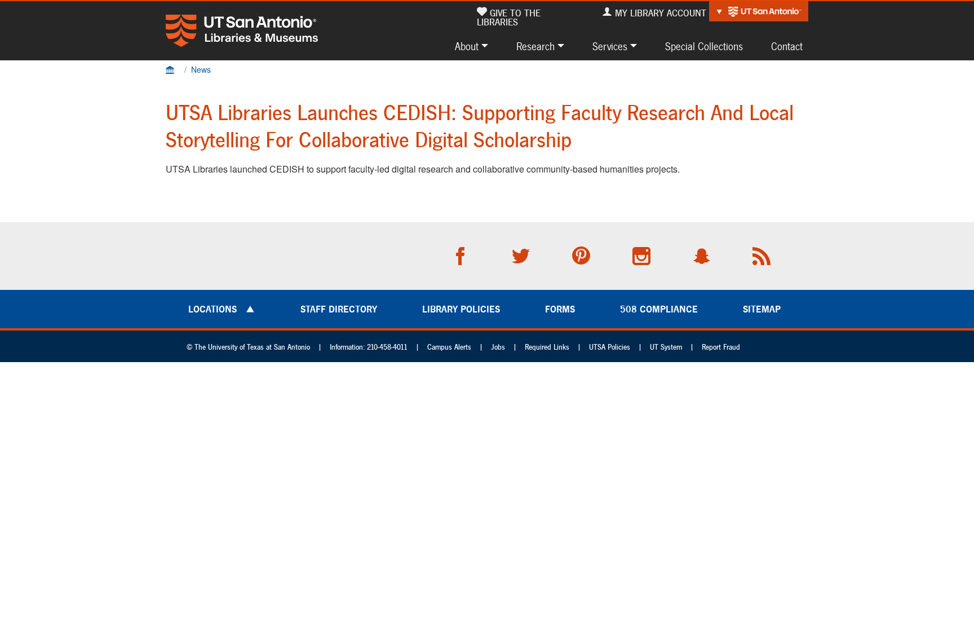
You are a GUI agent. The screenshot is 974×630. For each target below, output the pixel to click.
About (467, 46)
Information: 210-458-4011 (369, 347)
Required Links (547, 347)
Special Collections (704, 46)
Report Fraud (721, 347)
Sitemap (762, 309)
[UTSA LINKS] (758, 11)
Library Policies (461, 309)
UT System (666, 347)
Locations (212, 309)
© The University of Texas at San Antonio (248, 347)
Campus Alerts (449, 347)
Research (535, 46)
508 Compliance (659, 309)
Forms (560, 309)
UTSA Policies (609, 347)
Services (609, 46)
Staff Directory (338, 309)
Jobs (498, 347)
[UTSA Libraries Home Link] (242, 31)
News (201, 69)
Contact (787, 46)
